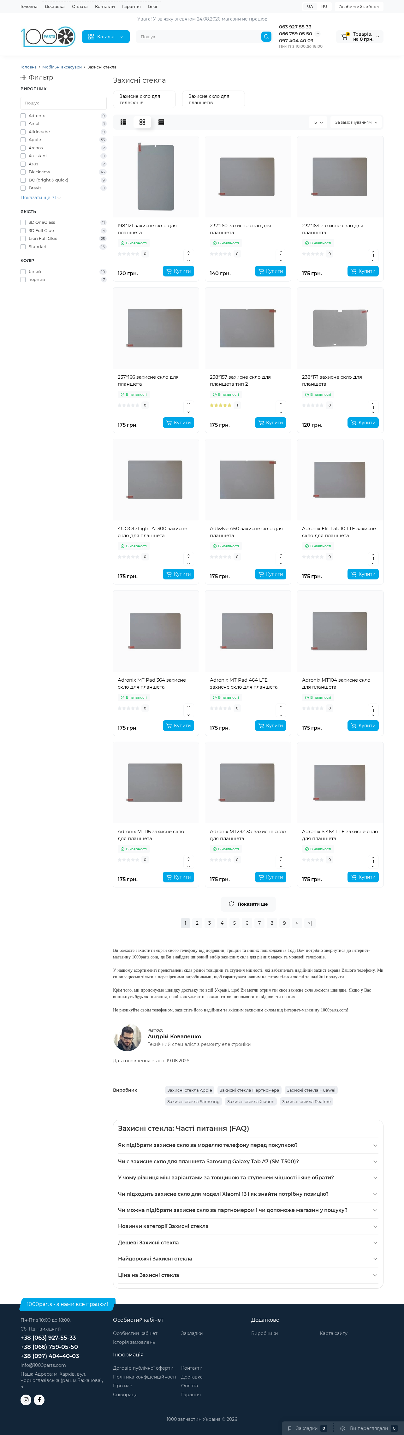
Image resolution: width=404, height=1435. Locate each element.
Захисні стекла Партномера (249, 1090)
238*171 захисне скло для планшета (332, 380)
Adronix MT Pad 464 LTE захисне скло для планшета (244, 683)
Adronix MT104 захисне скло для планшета (336, 683)
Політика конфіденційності (144, 1377)
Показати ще (253, 904)
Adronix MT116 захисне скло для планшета (151, 834)
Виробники (264, 1333)
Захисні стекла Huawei (311, 1090)
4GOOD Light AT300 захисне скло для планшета (152, 531)
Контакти (105, 6)
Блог (153, 6)
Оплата (80, 6)
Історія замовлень (134, 1342)
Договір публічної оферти (143, 1368)
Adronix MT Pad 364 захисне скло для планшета (152, 683)
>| (310, 923)
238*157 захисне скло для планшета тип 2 (240, 380)
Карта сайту (334, 1333)
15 (315, 122)
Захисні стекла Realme (306, 1101)
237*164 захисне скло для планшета (332, 228)
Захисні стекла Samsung (193, 1101)
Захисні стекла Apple (189, 1090)
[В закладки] (156, 214)
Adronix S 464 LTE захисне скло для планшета (340, 834)
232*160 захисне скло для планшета (240, 228)
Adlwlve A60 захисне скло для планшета (246, 531)
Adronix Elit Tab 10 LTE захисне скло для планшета (339, 531)
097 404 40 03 (296, 41)
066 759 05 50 (295, 34)
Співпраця (125, 1394)
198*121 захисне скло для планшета (147, 228)
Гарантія (131, 6)
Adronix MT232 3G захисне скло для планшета (248, 834)
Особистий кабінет (359, 6)
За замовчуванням (353, 122)
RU (324, 6)
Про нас (122, 1386)
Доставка (55, 6)
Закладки (192, 1333)
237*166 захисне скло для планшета (148, 380)
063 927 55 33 (295, 27)
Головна (29, 6)
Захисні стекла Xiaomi (251, 1101)
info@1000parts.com (43, 1365)
